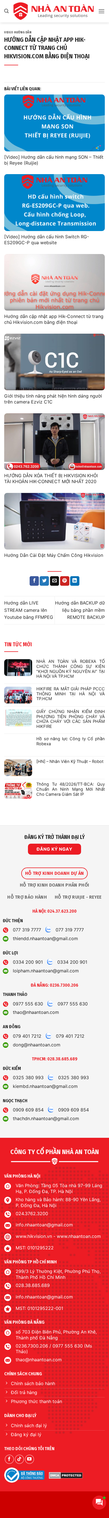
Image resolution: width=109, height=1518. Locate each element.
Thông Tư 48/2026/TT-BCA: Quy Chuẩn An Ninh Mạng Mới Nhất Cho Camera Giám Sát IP (70, 789)
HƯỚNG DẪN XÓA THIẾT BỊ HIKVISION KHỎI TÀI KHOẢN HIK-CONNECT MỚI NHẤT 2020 (51, 478)
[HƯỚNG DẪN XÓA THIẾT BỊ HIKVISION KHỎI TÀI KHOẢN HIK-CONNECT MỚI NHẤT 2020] (54, 441)
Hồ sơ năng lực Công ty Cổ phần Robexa (70, 741)
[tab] (54, 873)
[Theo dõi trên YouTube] (29, 1459)
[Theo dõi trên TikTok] (19, 1459)
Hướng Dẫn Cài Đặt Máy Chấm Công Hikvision (53, 555)
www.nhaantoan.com (79, 1236)
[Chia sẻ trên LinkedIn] (74, 581)
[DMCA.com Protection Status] (66, 1475)
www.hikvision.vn (34, 1236)
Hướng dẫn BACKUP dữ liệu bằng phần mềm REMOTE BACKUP (80, 610)
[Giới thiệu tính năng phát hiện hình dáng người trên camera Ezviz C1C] (54, 362)
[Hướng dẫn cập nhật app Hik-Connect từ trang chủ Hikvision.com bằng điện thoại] (54, 282)
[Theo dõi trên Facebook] (9, 1459)
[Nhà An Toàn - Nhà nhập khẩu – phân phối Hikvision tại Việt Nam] (53, 11)
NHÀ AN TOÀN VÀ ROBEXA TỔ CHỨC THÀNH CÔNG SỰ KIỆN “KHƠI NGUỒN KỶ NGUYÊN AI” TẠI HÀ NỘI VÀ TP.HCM (70, 669)
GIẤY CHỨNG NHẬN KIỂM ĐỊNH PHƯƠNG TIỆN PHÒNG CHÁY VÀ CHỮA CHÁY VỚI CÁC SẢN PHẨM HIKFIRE (70, 719)
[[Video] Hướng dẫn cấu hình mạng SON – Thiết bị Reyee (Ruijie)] (54, 122)
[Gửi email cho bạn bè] (54, 581)
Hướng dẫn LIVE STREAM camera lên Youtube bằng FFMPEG (28, 610)
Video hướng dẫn (17, 32)
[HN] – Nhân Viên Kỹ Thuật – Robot (69, 761)
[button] (6, 11)
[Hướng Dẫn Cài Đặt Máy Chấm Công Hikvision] (54, 521)
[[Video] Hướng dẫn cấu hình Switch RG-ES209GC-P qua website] (54, 202)
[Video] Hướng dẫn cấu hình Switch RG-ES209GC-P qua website (46, 239)
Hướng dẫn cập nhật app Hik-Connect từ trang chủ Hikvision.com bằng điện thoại (53, 319)
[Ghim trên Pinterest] (64, 581)
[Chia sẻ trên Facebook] (34, 581)
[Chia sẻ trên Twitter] (44, 581)
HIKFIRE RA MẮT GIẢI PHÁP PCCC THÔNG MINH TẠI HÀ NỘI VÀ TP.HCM (70, 694)
